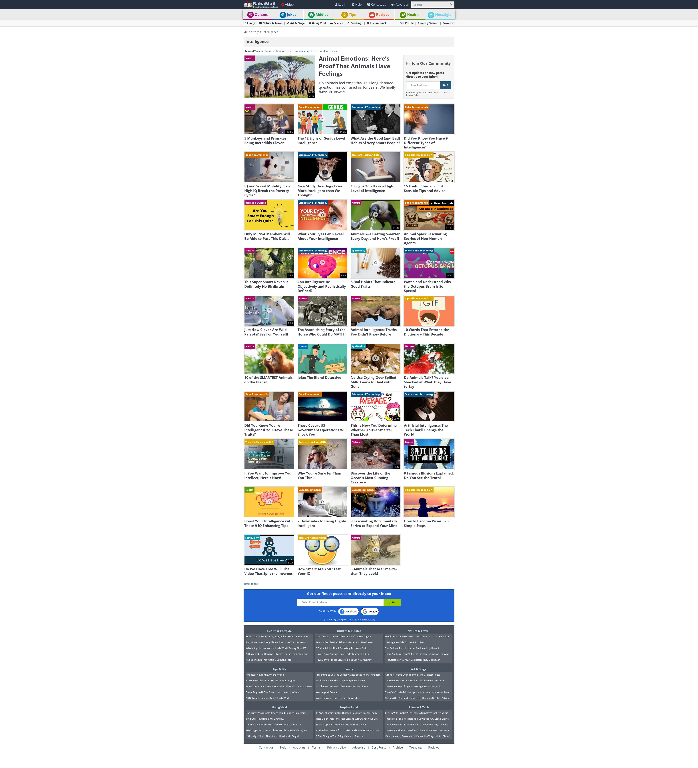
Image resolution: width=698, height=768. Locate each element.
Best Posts (379, 747)
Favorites (448, 23)
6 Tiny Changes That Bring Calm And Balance (339, 736)
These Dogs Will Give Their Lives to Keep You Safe (272, 692)
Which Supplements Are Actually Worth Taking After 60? (276, 648)
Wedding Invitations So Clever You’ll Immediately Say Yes (276, 730)
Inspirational (378, 23)
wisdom (324, 51)
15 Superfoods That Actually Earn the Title (268, 659)
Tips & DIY (279, 669)
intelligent (266, 51)
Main (247, 32)
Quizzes (261, 14)
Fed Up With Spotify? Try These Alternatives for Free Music (416, 713)
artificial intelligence (283, 51)
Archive (398, 747)
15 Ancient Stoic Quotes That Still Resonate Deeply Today (346, 713)
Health (413, 14)
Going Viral (319, 23)
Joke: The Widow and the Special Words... (338, 698)
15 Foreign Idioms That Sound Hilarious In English (273, 736)
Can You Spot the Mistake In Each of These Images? (343, 636)
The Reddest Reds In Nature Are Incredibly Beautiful (413, 648)
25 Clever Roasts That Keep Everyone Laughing (341, 680)
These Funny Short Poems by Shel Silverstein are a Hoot (415, 680)
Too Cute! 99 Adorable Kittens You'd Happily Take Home (276, 713)
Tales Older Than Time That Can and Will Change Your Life (347, 718)
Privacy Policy (412, 95)
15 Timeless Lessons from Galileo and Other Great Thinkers (347, 730)
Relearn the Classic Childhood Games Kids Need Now (344, 642)
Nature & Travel (272, 23)
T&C (441, 92)
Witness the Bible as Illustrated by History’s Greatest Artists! (417, 698)
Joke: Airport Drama (326, 692)
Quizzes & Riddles (349, 631)
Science (338, 23)
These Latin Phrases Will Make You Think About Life (273, 724)
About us (299, 747)
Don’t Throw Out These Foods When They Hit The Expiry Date (279, 686)
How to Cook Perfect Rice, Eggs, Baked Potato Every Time (277, 636)
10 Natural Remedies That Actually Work (267, 698)
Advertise (402, 5)
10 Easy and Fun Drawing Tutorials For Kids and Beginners (277, 654)
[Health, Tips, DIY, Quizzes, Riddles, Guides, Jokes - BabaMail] (261, 4)
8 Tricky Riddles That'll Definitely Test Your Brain (341, 648)
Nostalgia (443, 14)
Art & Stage (297, 23)
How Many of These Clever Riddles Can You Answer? (344, 659)
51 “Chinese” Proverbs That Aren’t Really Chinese (342, 686)
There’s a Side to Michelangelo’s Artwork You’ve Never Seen (417, 692)
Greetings (356, 23)
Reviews (433, 747)
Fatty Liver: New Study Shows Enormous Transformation (276, 642)
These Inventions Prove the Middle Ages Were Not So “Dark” (417, 730)
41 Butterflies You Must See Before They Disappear (412, 659)
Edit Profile (407, 23)
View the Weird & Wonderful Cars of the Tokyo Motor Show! (417, 736)
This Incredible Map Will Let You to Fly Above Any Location (416, 724)
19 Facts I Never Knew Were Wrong (265, 674)
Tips (352, 14)
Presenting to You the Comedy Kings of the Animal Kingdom (348, 674)
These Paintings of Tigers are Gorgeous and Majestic (413, 686)
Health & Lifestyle (279, 631)
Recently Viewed (428, 23)
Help (358, 5)
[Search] (451, 4)
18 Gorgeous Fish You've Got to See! (404, 642)
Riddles (322, 14)
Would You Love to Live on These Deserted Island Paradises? (417, 636)
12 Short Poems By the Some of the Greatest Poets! (412, 674)
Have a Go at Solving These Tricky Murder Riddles (342, 654)
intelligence (251, 584)
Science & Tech (418, 707)
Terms (316, 747)
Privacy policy (336, 747)
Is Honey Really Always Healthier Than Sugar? (270, 680)
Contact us (378, 5)
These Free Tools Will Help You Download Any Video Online (417, 718)
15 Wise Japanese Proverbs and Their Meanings (341, 724)
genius (333, 51)
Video (289, 4)
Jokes (291, 14)
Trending (415, 747)
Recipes (382, 14)
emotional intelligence (307, 51)
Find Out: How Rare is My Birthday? (265, 718)
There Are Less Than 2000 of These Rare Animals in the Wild (417, 654)
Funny (251, 23)
